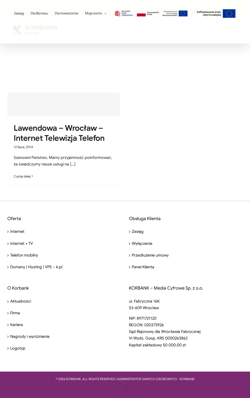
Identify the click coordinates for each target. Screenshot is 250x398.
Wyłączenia (142, 243)
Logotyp (17, 348)
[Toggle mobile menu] (240, 27)
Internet (17, 231)
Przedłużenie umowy (150, 255)
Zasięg (138, 231)
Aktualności (20, 301)
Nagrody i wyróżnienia (30, 336)
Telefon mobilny (24, 255)
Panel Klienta (143, 267)
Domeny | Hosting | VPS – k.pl (36, 267)
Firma (15, 313)
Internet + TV (21, 243)
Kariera (16, 324)
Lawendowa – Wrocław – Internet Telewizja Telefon (59, 133)
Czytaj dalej (22, 176)
